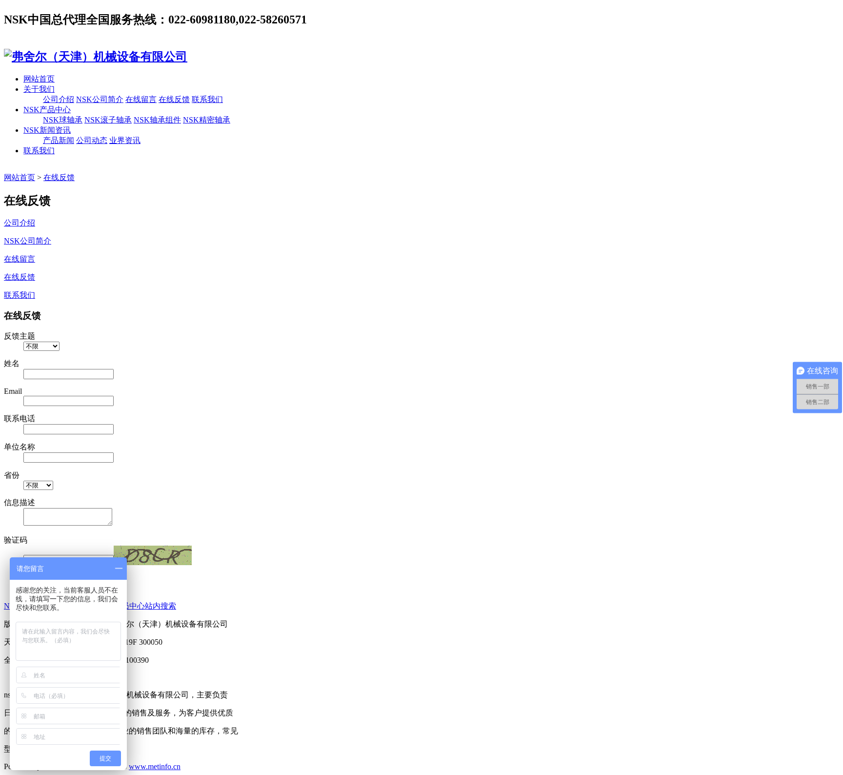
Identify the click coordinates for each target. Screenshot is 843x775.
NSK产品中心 (47, 109)
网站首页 (39, 79)
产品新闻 (58, 140)
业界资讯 (124, 140)
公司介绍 (58, 99)
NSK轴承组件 (157, 120)
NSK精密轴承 (206, 120)
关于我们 (39, 89)
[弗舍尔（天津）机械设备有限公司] (95, 56)
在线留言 (141, 99)
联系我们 (207, 99)
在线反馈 (174, 99)
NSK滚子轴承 (108, 120)
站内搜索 (160, 606)
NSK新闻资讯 (47, 130)
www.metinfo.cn (155, 766)
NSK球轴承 (62, 120)
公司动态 (91, 140)
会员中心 (129, 606)
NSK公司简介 (99, 99)
